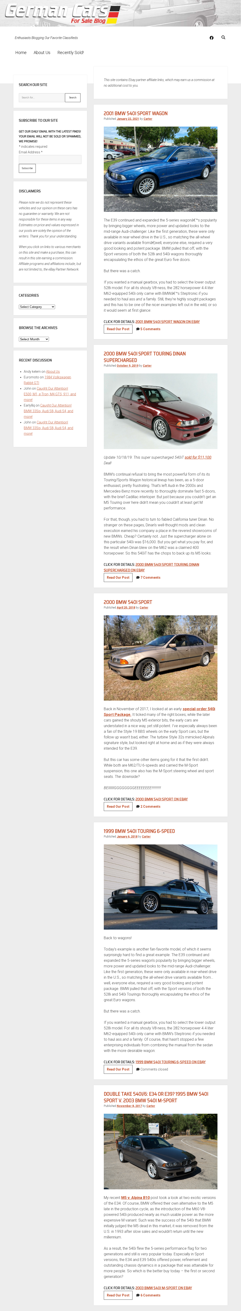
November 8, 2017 (129, 1106)
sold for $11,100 (198, 457)
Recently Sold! (70, 52)
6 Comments (151, 1295)
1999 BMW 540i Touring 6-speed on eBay (171, 1062)
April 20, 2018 (126, 607)
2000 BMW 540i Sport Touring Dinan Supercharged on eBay (151, 567)
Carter (148, 118)
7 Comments (151, 577)
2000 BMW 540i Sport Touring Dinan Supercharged (145, 357)
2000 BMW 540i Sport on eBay (162, 799)
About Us (42, 52)
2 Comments (151, 806)
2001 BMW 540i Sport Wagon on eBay (168, 322)
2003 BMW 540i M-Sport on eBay (164, 1288)
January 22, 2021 (128, 118)
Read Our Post (120, 330)
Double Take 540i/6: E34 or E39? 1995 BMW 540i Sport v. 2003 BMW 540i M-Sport (156, 1097)
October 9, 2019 (127, 365)
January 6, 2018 (127, 836)
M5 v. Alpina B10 (135, 1197)
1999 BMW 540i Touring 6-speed (139, 831)
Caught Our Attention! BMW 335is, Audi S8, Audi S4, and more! (48, 411)
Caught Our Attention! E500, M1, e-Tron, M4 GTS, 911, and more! (50, 394)
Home (21, 52)
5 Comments (151, 329)
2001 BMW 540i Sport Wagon (136, 113)
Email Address (31, 152)
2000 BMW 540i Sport (128, 602)
